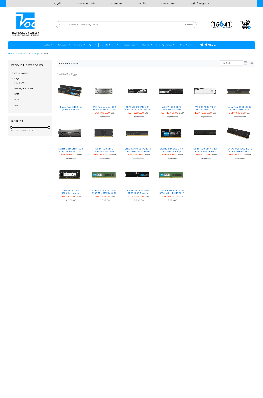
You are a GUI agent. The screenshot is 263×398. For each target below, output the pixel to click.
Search (189, 24)
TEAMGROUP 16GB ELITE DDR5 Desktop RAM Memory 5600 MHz (239, 150)
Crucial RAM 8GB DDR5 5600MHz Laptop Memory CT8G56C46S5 (172, 150)
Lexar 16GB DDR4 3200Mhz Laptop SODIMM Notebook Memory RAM (70, 192)
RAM (16, 94)
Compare (117, 3)
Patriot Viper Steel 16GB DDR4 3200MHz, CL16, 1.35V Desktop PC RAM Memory (70, 150)
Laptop (47, 45)
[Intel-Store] (207, 45)
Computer (62, 45)
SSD (16, 105)
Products (23, 53)
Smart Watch (185, 45)
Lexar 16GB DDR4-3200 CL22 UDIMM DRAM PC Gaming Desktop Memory (205, 150)
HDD (16, 99)
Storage (36, 53)
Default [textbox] (227, 63)
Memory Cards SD (23, 88)
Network (78, 45)
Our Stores (168, 3)
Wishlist (142, 3)
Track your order (85, 3)
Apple (92, 45)
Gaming (145, 45)
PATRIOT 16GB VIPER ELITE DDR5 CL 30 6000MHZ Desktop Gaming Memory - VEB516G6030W (205, 108)
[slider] (11, 127)
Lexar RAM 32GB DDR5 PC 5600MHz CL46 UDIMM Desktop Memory (239, 108)
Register (204, 3)
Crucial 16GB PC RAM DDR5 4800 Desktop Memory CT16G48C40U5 (138, 192)
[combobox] (231, 63)
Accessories (129, 45)
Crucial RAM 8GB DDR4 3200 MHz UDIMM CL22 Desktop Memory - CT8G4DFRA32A (104, 192)
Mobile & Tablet (109, 45)
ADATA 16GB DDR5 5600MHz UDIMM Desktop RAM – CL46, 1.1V (171, 108)
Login (192, 3)
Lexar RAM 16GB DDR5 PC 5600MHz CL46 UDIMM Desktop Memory (138, 150)
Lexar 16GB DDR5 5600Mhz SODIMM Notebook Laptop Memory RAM (104, 150)
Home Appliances (164, 45)
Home (11, 53)
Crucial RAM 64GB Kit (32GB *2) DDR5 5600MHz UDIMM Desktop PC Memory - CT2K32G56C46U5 (70, 108)
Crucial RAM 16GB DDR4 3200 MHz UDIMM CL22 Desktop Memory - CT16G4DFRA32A (172, 192)
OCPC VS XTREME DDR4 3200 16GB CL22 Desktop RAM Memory (138, 108)
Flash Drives (20, 83)
